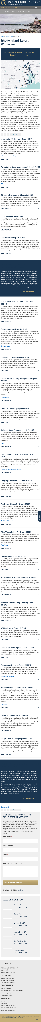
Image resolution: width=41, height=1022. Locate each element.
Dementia (4, 469)
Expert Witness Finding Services (9, 967)
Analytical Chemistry (7, 521)
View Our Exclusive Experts (8, 982)
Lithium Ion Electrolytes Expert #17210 (17, 647)
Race (2, 443)
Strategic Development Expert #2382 (17, 195)
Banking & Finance (6, 988)
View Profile (6, 159)
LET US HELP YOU (28, 292)
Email (5, 854)
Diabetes (4, 704)
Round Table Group (9, 7)
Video (6, 545)
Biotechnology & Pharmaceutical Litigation (12, 990)
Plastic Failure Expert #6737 (13, 238)
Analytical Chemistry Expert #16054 (16, 504)
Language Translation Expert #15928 (17, 481)
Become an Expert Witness (8, 1005)
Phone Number (8, 846)
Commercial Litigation (7, 992)
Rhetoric (11, 676)
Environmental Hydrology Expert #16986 (18, 577)
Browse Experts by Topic (7, 978)
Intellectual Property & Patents (9, 994)
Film (2, 545)
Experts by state (9, 36)
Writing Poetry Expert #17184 (13, 628)
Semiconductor (6, 346)
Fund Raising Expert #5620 (12, 216)
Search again (5, 807)
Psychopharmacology (14, 469)
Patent (7, 397)
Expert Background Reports (8, 968)
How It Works (4, 970)
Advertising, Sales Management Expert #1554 (20, 167)
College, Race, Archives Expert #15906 (17, 430)
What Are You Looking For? (12, 864)
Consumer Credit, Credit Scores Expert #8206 (17, 303)
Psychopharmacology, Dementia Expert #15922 (17, 455)
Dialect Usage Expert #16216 (13, 556)
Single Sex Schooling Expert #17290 (16, 739)
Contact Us (4, 1003)
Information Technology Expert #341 (16, 139)
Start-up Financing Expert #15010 (15, 409)
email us (20, 890)
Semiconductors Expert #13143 (14, 329)
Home (2, 36)
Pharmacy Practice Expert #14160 (15, 357)
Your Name (7, 836)
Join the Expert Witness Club (8, 1007)
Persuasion (4, 676)
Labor (3, 397)
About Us (3, 1002)
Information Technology (8, 156)
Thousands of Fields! (6, 995)
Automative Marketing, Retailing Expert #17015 (17, 604)
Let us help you (29, 54)
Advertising (4, 184)
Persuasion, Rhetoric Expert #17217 (16, 665)
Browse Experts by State (7, 980)
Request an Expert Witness (8, 972)
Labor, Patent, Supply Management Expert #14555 (19, 379)
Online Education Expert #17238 (14, 715)
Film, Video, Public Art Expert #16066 (17, 532)
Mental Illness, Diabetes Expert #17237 (17, 687)
